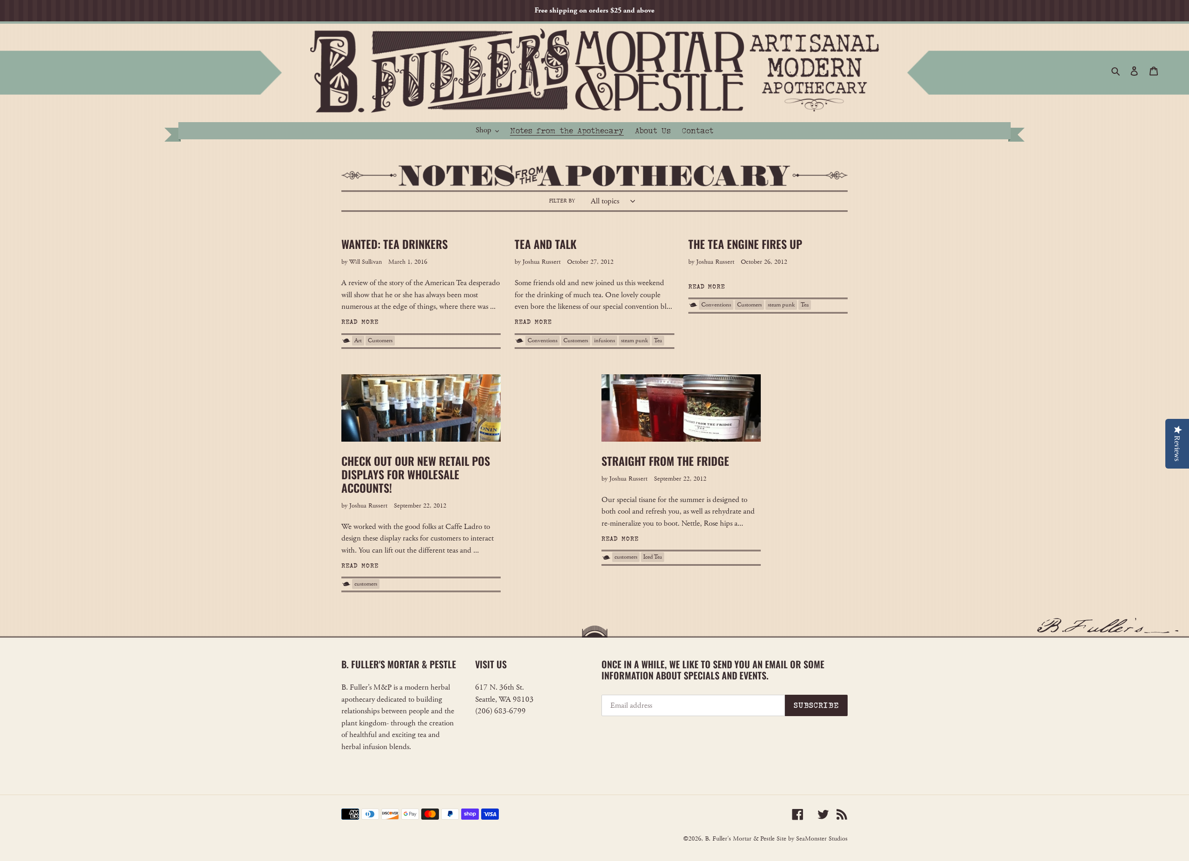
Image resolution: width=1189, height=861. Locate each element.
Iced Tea (652, 557)
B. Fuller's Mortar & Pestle (740, 839)
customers (365, 584)
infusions (604, 341)
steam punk (634, 341)
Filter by (562, 200)
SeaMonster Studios (822, 839)
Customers (380, 341)
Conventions (542, 341)
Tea (658, 341)
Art (358, 341)
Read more (360, 322)
